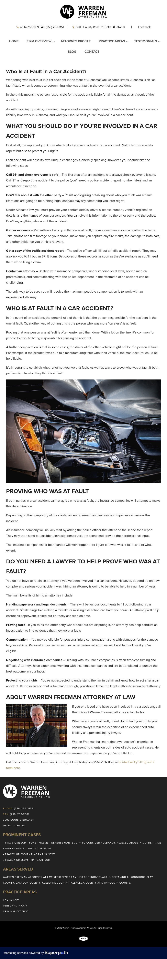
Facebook (144, 27)
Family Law (11, 900)
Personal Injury (15, 905)
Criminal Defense (16, 911)
